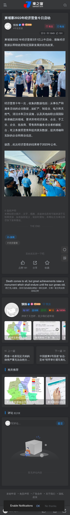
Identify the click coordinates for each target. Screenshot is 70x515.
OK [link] (38, 506)
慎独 (15, 25)
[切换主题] (64, 249)
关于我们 (50, 493)
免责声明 (24, 493)
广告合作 (37, 493)
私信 (62, 26)
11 (45, 310)
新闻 (12, 236)
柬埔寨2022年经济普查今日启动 (27, 17)
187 (27, 310)
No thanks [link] (50, 506)
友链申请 (11, 493)
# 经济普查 (12, 242)
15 (52, 310)
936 (36, 310)
